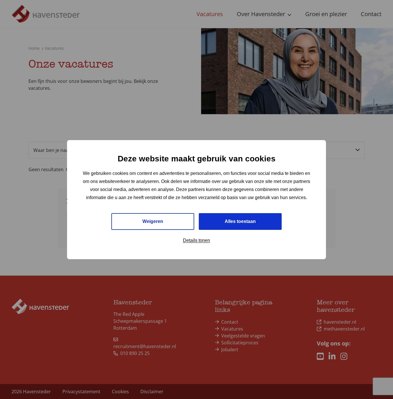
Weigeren (152, 221)
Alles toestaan (240, 221)
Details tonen (196, 240)
